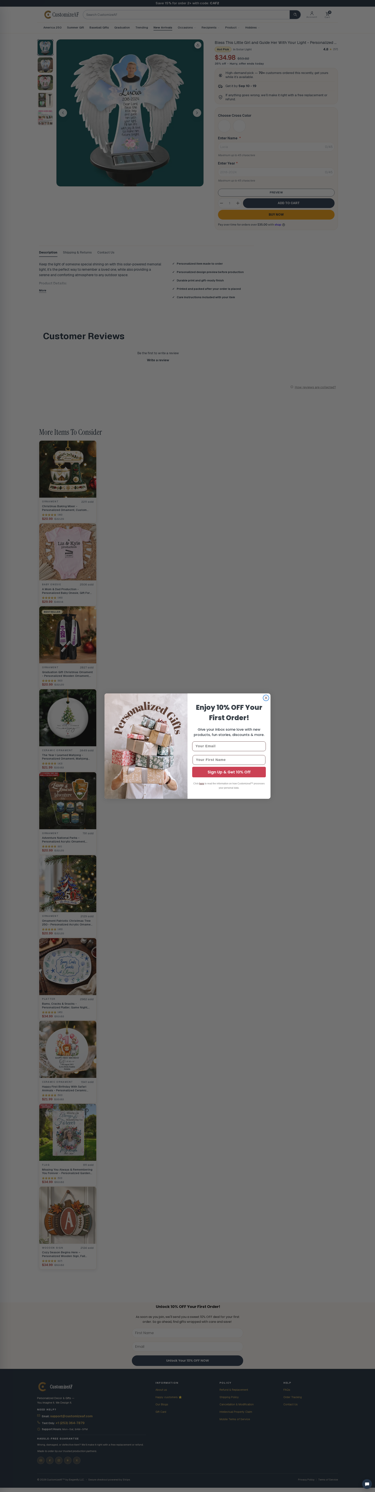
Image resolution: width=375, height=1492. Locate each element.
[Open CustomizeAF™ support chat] (367, 1484)
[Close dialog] (266, 698)
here (201, 783)
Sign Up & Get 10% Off (229, 772)
